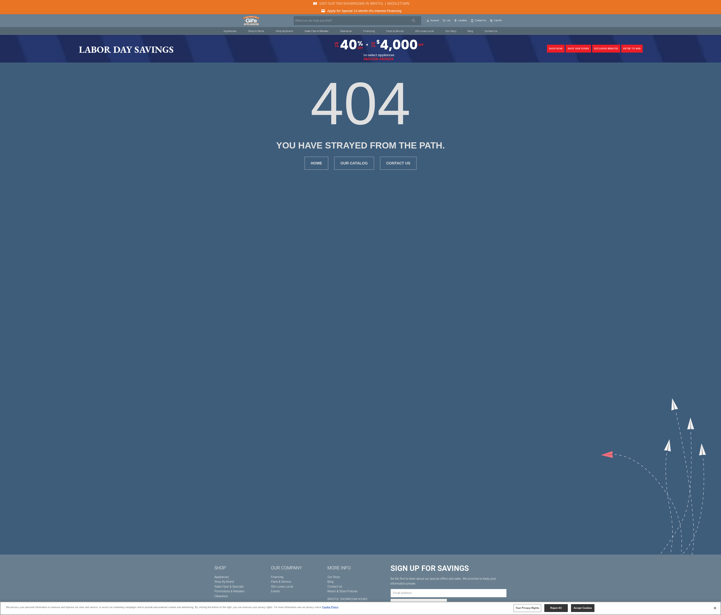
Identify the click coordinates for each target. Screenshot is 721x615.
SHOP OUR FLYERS (578, 48)
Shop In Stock (256, 30)
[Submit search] (414, 20)
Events (275, 591)
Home (316, 163)
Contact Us (491, 30)
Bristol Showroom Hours (347, 599)
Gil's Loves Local (424, 30)
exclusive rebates (606, 48)
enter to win (632, 48)
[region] (360, 608)
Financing (369, 30)
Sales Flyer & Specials (229, 586)
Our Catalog (354, 163)
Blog (470, 30)
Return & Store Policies (342, 591)
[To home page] (251, 20)
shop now (555, 48)
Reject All (556, 608)
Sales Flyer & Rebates (316, 30)
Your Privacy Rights (527, 608)
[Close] (715, 608)
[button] (428, 20)
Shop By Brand (284, 30)
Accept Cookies (583, 608)
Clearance (345, 30)
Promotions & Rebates (229, 591)
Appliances (230, 30)
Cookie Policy (330, 607)
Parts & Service (394, 30)
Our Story (450, 30)
